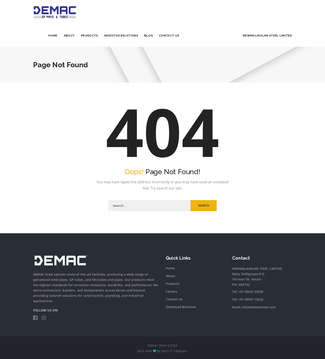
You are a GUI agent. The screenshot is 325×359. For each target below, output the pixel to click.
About (69, 35)
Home (52, 35)
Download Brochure (181, 307)
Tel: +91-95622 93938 (247, 292)
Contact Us (169, 35)
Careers (171, 291)
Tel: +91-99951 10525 (247, 299)
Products (89, 35)
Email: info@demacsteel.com (253, 307)
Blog (148, 35)
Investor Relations (121, 35)
